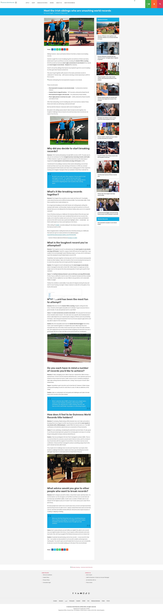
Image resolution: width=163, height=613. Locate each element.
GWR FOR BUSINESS (69, 2)
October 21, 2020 (72, 237)
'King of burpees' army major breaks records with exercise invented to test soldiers (107, 78)
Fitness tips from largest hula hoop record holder (106, 194)
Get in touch (89, 574)
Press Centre (89, 582)
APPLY (27, 2)
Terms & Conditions (47, 574)
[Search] (160, 4)
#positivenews (56, 234)
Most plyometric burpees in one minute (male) (107, 223)
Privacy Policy (46, 580)
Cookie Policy (46, 577)
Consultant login (47, 582)
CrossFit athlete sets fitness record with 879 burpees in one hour (108, 156)
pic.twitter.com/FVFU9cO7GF (68, 234)
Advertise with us (92, 580)
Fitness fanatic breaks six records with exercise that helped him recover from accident (107, 99)
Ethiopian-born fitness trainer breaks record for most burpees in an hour (107, 118)
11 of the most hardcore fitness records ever (107, 175)
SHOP (33, 2)
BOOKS (52, 2)
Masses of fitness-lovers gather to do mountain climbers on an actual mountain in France (108, 37)
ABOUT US (59, 2)
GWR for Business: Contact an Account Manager (97, 577)
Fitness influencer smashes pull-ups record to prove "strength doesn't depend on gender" (108, 58)
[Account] (154, 4)
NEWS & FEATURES (42, 2)
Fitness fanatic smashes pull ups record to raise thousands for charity (107, 137)
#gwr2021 (50, 234)
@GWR (57, 225)
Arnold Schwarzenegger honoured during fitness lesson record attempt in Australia (108, 213)
